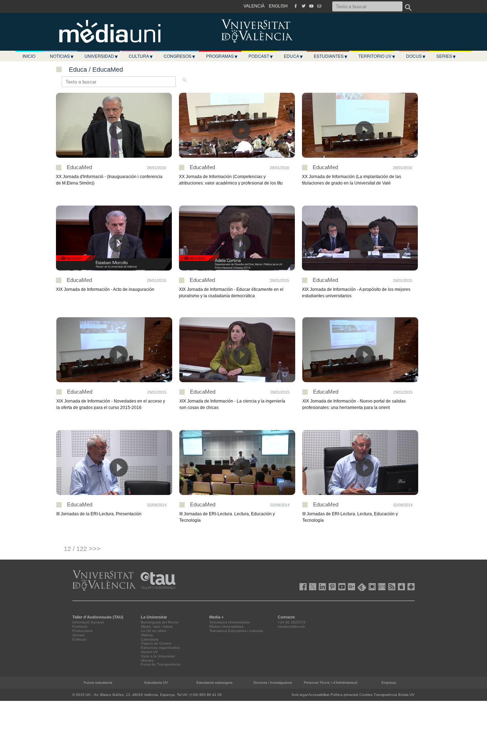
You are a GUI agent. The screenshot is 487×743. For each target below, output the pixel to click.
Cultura (141, 56)
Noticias (61, 56)
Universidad (101, 56)
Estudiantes (330, 56)
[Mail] (319, 6)
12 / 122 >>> (82, 548)
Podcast (260, 56)
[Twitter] (303, 6)
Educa (293, 56)
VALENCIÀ (254, 6)
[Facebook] (295, 6)
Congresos (179, 56)
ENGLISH (278, 6)
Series (446, 56)
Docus (415, 56)
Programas (221, 56)
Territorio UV (376, 56)
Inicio (28, 56)
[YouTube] (311, 6)
